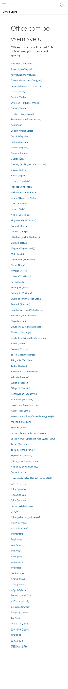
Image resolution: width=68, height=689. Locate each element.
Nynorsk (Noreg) (19, 270)
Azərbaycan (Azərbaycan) (23, 74)
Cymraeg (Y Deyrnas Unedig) (25, 102)
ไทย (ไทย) (15, 618)
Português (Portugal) (21, 293)
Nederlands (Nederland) (23, 259)
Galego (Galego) (19, 169)
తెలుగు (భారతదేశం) (21, 595)
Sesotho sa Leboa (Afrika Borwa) (27, 309)
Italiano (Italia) (18, 209)
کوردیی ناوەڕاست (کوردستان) (25, 517)
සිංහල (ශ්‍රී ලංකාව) (19, 612)
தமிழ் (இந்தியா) (18, 590)
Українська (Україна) (21, 455)
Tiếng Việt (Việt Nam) (21, 360)
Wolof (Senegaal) (19, 382)
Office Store (10, 11)
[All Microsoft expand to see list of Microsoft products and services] (4, 4)
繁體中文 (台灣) (19, 646)
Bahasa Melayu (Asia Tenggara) (26, 80)
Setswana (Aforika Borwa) (23, 315)
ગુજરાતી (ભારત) (18, 578)
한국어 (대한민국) (20, 629)
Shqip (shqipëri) (18, 321)
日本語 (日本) (17, 640)
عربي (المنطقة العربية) (22, 505)
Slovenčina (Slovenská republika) (27, 326)
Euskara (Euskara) (19, 141)
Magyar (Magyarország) (23, 248)
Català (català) (18, 91)
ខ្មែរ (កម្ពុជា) (20, 623)
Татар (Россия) (19, 444)
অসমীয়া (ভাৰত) (16, 556)
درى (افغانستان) (18, 494)
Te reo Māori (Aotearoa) (23, 354)
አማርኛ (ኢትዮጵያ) (19, 528)
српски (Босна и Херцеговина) (28, 433)
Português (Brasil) (20, 287)
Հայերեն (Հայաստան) (24, 466)
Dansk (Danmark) (19, 108)
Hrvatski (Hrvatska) (20, 181)
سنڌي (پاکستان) (18, 500)
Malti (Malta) (17, 253)
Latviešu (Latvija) (19, 231)
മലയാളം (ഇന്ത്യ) (20, 606)
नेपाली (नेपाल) (16, 539)
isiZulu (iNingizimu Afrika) (23, 197)
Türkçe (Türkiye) (19, 365)
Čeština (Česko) (18, 97)
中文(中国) (16, 635)
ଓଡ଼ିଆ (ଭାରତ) (17, 584)
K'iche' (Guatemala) (20, 214)
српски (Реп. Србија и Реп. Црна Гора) (33, 438)
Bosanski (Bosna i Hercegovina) (26, 85)
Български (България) (22, 399)
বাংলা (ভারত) (16, 567)
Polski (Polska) (18, 281)
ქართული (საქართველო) (24, 461)
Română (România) (20, 304)
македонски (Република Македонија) (32, 416)
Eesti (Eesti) (16, 125)
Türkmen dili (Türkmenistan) (24, 371)
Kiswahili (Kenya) (19, 225)
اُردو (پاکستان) (19, 483)
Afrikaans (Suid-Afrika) (22, 63)
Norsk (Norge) (18, 265)
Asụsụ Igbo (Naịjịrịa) (21, 69)
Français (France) (19, 153)
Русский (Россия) (19, 427)
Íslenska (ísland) (19, 203)
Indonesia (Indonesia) (21, 186)
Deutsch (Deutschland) (22, 113)
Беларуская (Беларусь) (24, 393)
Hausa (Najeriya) (19, 175)
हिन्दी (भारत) (16, 550)
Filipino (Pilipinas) (19, 147)
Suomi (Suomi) (18, 343)
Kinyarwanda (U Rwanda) (23, 220)
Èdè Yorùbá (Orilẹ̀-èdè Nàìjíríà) (26, 119)
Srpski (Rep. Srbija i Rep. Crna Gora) (28, 337)
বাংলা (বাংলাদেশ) (17, 562)
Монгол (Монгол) (21, 421)
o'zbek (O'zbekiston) (21, 276)
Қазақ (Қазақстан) (20, 410)
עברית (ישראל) (18, 472)
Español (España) (19, 136)
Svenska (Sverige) (19, 349)
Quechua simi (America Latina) (26, 298)
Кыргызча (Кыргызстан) (24, 405)
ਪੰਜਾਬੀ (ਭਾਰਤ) (17, 573)
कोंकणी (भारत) (17, 533)
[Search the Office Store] (11, 4)
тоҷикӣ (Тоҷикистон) (23, 449)
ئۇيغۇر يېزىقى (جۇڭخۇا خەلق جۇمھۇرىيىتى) (31, 477)
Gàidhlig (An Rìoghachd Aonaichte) (28, 164)
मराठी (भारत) (16, 545)
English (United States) (22, 130)
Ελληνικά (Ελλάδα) (20, 388)
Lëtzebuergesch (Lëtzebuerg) (25, 237)
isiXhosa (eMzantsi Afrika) (23, 192)
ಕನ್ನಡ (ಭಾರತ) (20, 601)
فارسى (14, 511)
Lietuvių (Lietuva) (19, 242)
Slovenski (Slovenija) (21, 332)
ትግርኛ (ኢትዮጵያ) (19, 522)
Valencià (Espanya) (20, 377)
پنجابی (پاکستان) (18, 489)
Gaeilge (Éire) (17, 158)
